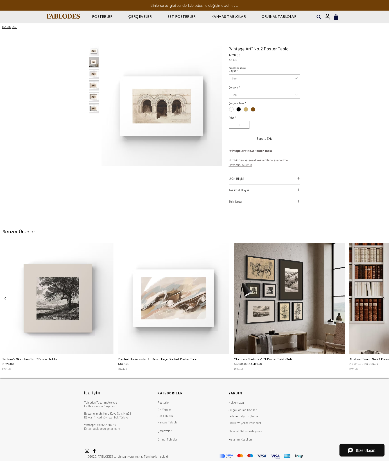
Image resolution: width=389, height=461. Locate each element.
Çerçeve (234, 87)
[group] (194, 306)
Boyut (233, 70)
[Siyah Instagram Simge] (87, 451)
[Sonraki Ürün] (383, 298)
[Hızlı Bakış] (57, 298)
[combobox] (265, 78)
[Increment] (246, 124)
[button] (102, 17)
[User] (327, 17)
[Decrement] (231, 124)
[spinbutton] (239, 124)
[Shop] (336, 17)
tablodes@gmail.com (106, 428)
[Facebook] (94, 451)
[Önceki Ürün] (5, 298)
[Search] (319, 17)
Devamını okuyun (240, 165)
